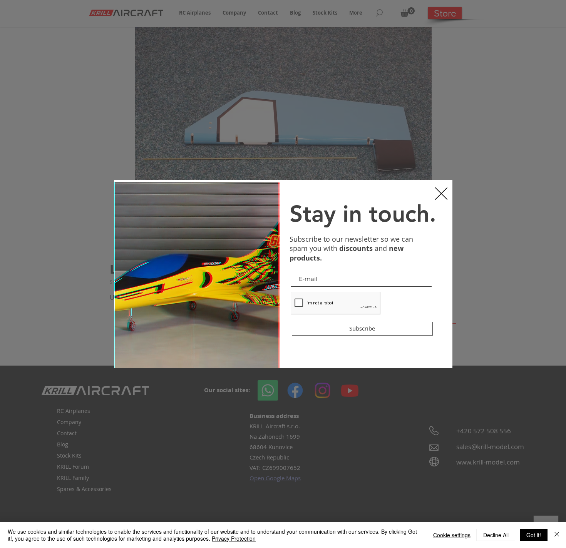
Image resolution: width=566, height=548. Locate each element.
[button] (441, 193)
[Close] (556, 535)
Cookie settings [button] (452, 535)
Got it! (533, 535)
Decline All (496, 535)
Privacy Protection (234, 538)
